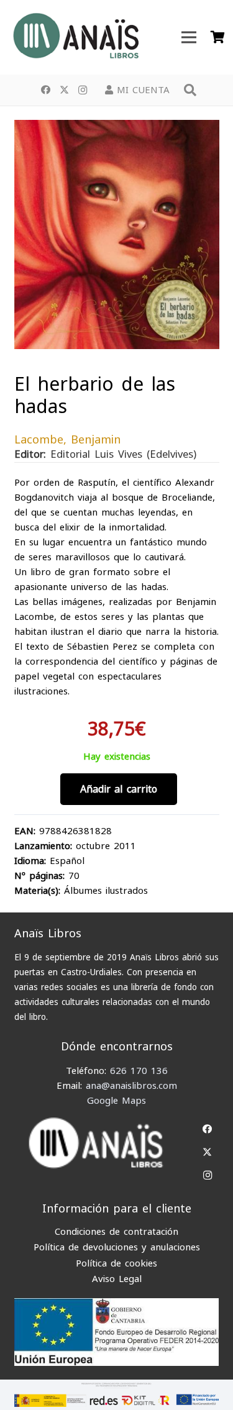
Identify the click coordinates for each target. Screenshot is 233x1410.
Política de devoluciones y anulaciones (117, 1247)
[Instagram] (82, 90)
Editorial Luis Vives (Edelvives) (123, 454)
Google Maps (116, 1100)
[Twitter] (64, 90)
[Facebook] (45, 90)
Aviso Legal (117, 1279)
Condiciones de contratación (116, 1231)
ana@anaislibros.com (131, 1085)
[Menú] (189, 37)
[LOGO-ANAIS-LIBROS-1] (75, 37)
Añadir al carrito (118, 789)
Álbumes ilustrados (106, 890)
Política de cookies (116, 1263)
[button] (190, 90)
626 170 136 (139, 1070)
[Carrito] (217, 37)
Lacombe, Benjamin (67, 440)
